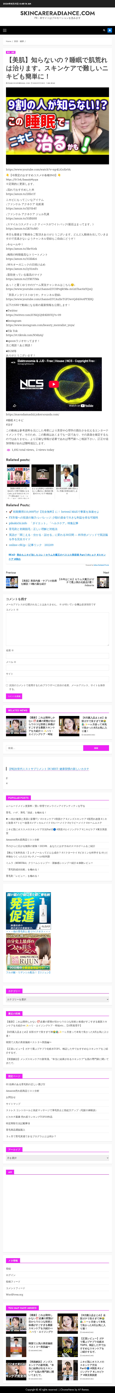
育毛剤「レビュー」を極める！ (23, 876)
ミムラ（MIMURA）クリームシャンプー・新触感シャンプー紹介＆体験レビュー (49, 863)
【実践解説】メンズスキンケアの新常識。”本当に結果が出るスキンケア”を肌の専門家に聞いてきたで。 (41, 1368)
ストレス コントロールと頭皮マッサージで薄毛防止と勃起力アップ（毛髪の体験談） (52, 1110)
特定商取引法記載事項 (18, 1123)
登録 (8, 1268)
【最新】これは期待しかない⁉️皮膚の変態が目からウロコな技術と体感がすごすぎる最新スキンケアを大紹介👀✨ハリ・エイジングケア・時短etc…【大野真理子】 (42, 727)
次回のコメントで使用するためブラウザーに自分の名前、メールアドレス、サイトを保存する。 (57, 687)
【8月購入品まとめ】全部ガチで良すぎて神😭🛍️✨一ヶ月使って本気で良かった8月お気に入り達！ (94, 724)
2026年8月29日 (36, 1351)
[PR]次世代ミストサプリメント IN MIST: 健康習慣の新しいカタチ (49, 769)
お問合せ (11, 1097)
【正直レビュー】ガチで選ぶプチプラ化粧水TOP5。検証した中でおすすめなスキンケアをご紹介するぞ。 (93, 1345)
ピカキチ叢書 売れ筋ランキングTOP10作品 (29, 1116)
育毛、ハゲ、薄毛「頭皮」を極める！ (26, 812)
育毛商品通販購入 (15, 1129)
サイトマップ (13, 1103)
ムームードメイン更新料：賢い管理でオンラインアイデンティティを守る (45, 806)
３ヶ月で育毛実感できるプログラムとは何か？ (31, 1136)
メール (11, 662)
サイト (9, 673)
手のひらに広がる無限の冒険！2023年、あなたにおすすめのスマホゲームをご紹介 (50, 846)
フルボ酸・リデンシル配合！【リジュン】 (29, 972)
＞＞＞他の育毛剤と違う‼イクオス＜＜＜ (28, 931)
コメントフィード (15, 1288)
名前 (10, 650)
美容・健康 (11, 52)
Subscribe (110, 30)
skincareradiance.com (57, 13)
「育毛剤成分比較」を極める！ (23, 869)
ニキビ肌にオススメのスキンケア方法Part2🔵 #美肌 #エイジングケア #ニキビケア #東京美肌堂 (92, 1368)
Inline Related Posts (101, 565)
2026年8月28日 (36, 1379)
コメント (12, 609)
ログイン (11, 1275)
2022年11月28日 (39, 83)
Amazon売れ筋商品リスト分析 (22, 839)
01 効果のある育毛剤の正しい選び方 (25, 1084)
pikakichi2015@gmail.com (19, 83)
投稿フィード (13, 1281)
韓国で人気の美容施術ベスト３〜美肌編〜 (29, 1042)
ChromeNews (67, 1389)
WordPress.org (14, 1294)
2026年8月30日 (89, 735)
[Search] (104, 30)
